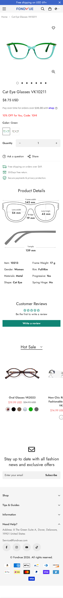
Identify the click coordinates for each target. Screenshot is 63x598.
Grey (36, 409)
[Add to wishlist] (53, 28)
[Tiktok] (37, 547)
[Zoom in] (53, 72)
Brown (19, 409)
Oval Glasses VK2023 (22, 397)
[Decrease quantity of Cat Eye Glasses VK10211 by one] (20, 143)
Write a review (31, 323)
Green (6, 131)
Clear (25, 409)
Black (14, 409)
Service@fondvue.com (15, 540)
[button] (50, 9)
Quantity (7, 143)
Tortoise (15, 131)
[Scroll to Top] (57, 580)
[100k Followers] (17, 547)
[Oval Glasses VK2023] (22, 374)
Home (4, 16)
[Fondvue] (24, 8)
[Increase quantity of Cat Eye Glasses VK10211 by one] (56, 143)
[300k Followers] (7, 547)
